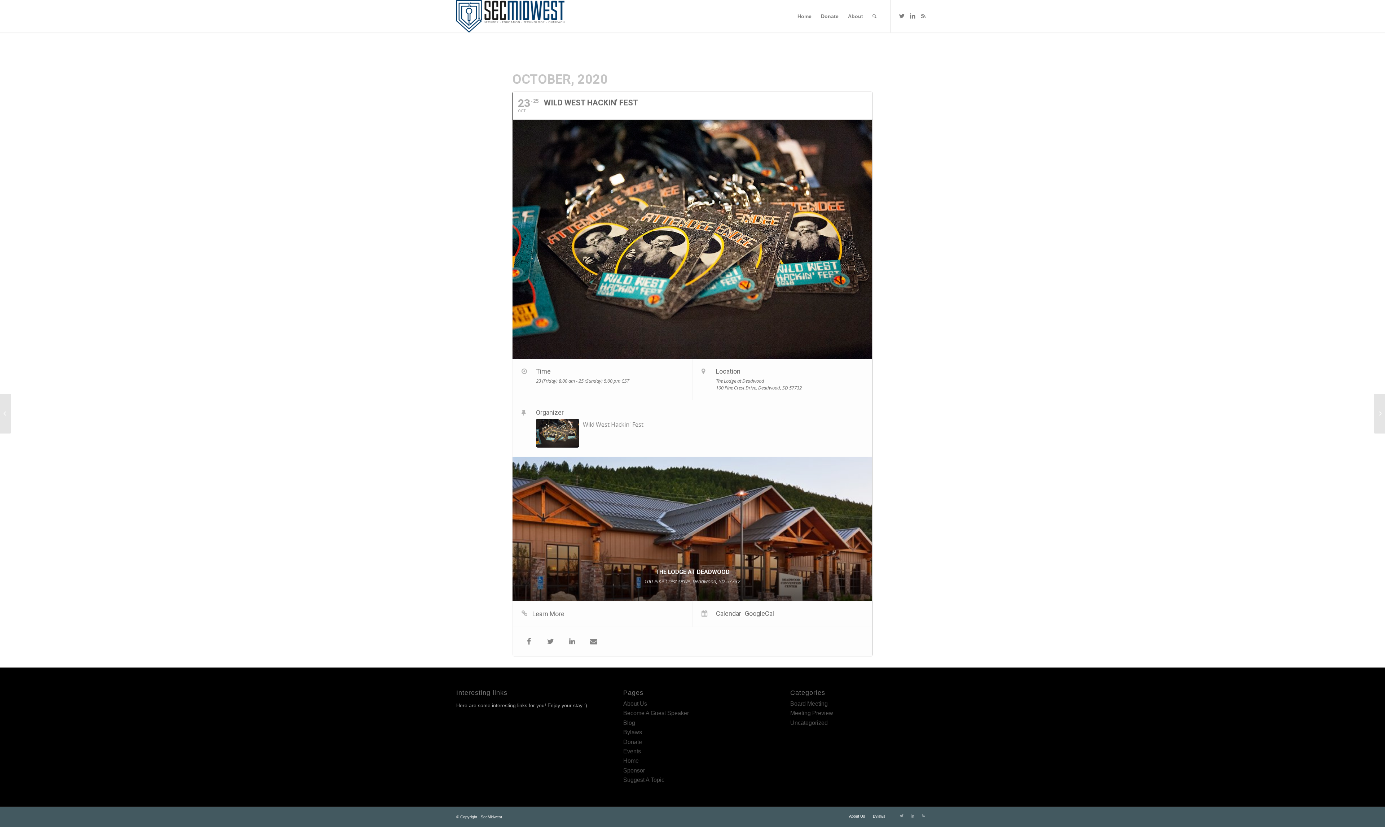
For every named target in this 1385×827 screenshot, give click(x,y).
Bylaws (632, 732)
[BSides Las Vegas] (5, 414)
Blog (629, 723)
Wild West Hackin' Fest (613, 424)
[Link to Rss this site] (923, 15)
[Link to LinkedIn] (912, 15)
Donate (632, 742)
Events (632, 751)
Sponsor (634, 770)
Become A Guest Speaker (656, 713)
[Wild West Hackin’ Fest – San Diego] (1379, 414)
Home (631, 761)
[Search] (874, 16)
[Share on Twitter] (550, 641)
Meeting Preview (811, 713)
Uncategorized (809, 723)
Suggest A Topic (643, 780)
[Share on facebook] (529, 641)
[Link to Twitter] (901, 15)
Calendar (728, 613)
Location (728, 371)
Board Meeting (809, 704)
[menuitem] (804, 16)
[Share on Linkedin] (572, 641)
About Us (635, 704)
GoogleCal (759, 613)
